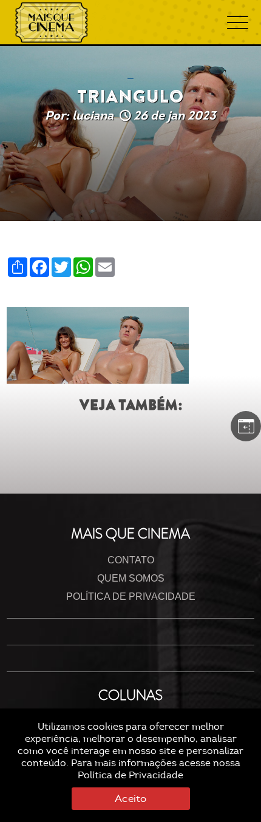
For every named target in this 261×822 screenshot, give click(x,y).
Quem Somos (130, 578)
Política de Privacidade (130, 775)
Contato (130, 560)
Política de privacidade (130, 596)
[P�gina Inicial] (51, 22)
